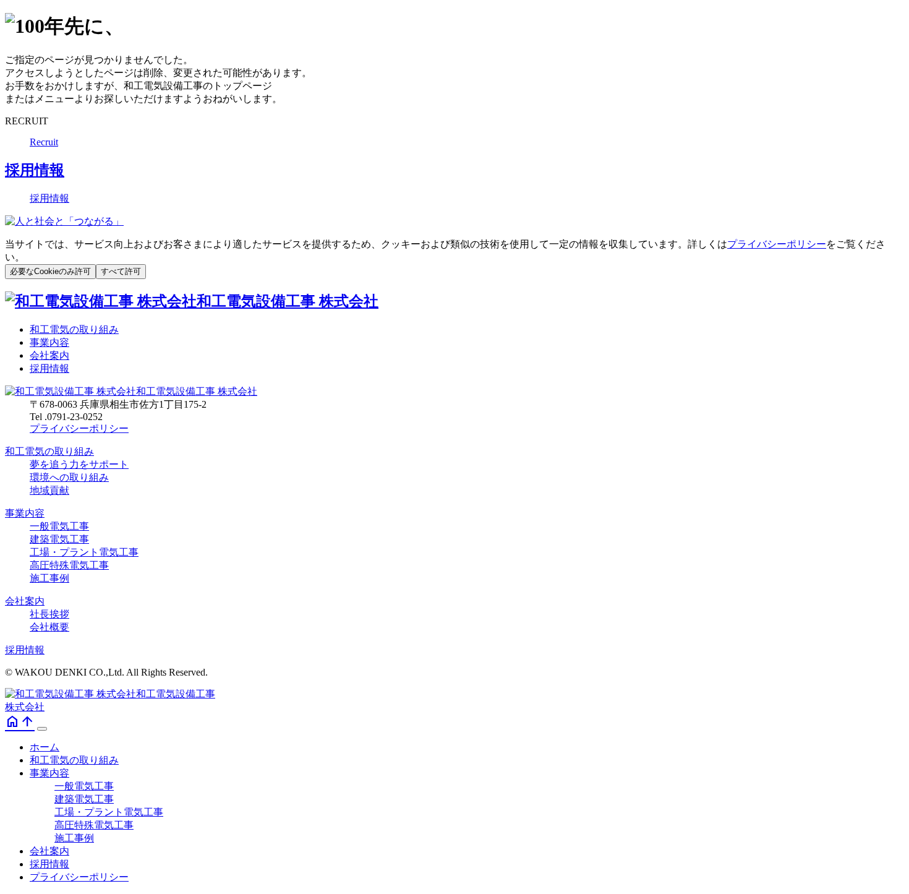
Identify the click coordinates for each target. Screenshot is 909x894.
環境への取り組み (69, 477)
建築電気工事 (59, 539)
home (12, 721)
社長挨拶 (49, 614)
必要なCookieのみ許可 (50, 271)
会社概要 (49, 627)
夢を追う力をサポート (79, 464)
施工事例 (49, 578)
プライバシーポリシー (776, 244)
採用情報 (49, 368)
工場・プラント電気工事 (84, 552)
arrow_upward (27, 721)
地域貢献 (49, 490)
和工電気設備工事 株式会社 (287, 301)
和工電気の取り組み (74, 329)
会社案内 (49, 355)
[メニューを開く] (42, 729)
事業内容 (49, 342)
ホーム (44, 747)
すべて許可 (121, 271)
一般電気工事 (59, 526)
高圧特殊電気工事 (69, 565)
